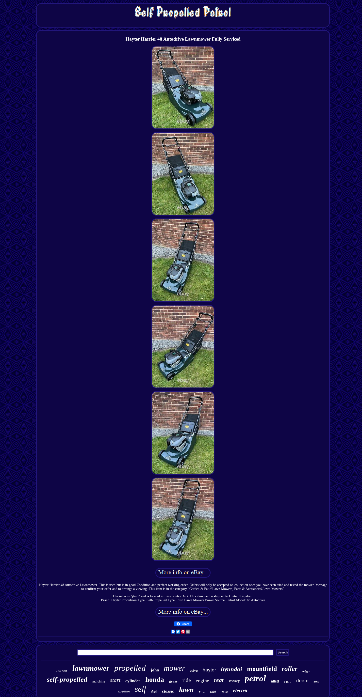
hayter (209, 669)
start (115, 680)
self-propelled (67, 679)
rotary (234, 680)
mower (174, 668)
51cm (202, 692)
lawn (186, 689)
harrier (61, 670)
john (155, 670)
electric (240, 691)
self (140, 689)
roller (289, 668)
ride (186, 680)
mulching (98, 681)
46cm (224, 692)
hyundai (231, 669)
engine (202, 680)
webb (213, 692)
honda (154, 679)
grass (173, 681)
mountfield (262, 668)
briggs (306, 671)
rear (219, 680)
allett (275, 681)
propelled (130, 668)
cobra (194, 670)
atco (316, 681)
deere (302, 680)
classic (168, 691)
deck (154, 692)
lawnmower (90, 668)
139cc (287, 682)
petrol (255, 678)
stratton (124, 692)
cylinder (132, 681)
